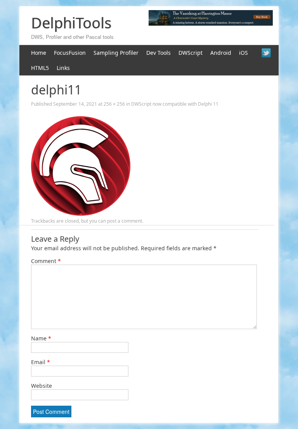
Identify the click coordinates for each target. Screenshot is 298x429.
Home (38, 52)
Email (40, 362)
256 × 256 (114, 104)
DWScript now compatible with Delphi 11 (174, 104)
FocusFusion (70, 52)
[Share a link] (266, 53)
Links (63, 68)
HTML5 (40, 68)
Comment (46, 261)
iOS (243, 52)
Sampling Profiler (116, 52)
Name (41, 338)
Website (41, 385)
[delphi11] (80, 213)
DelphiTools (71, 22)
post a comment (124, 221)
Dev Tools (158, 52)
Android (220, 52)
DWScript (190, 52)
